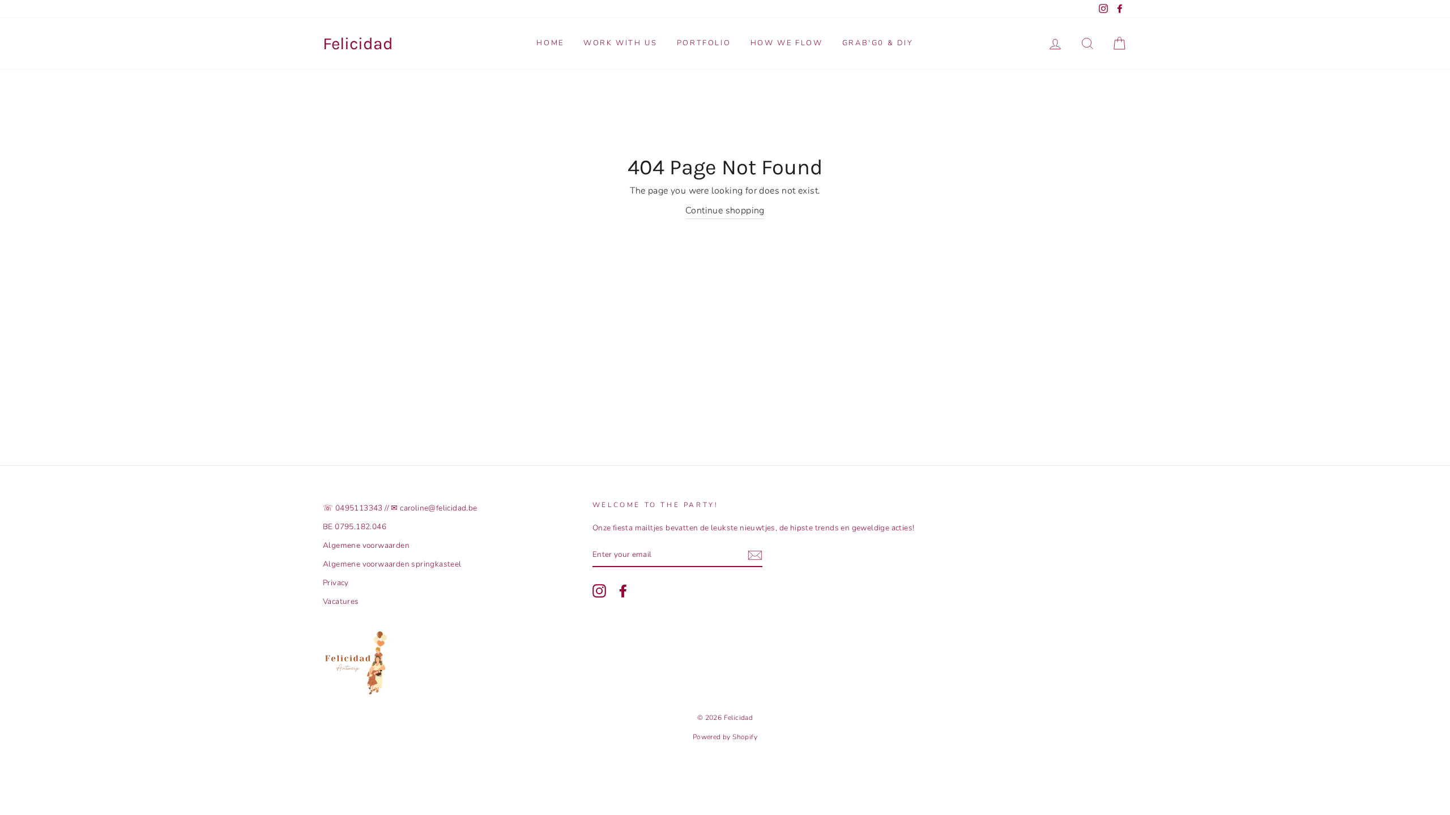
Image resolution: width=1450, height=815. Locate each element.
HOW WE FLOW (786, 43)
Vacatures (341, 601)
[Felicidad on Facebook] (623, 591)
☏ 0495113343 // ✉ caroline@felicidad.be (400, 508)
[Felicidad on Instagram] (599, 591)
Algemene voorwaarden (366, 545)
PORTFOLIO (704, 43)
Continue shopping (725, 210)
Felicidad (358, 43)
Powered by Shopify (725, 736)
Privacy (336, 582)
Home (550, 43)
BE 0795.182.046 (354, 526)
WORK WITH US (620, 43)
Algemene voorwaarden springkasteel (392, 564)
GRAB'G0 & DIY (878, 43)
